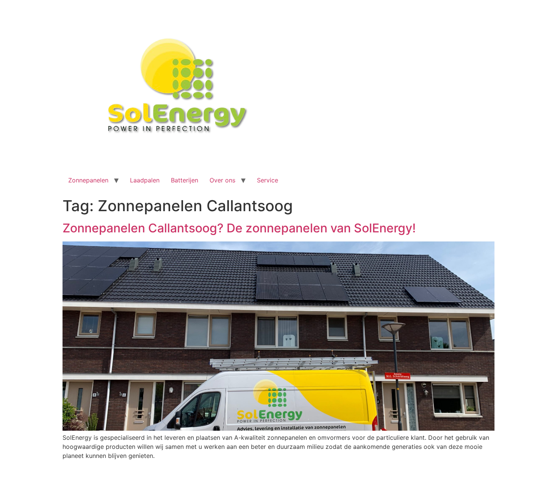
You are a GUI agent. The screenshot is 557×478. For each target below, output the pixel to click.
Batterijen (184, 180)
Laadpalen (145, 180)
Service (267, 180)
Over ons (222, 180)
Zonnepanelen (88, 180)
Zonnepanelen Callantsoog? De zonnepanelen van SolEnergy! (239, 228)
